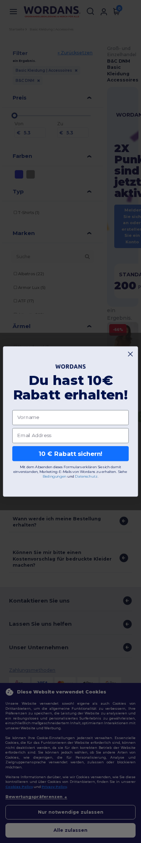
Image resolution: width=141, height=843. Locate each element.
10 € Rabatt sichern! (71, 453)
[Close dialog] (130, 354)
